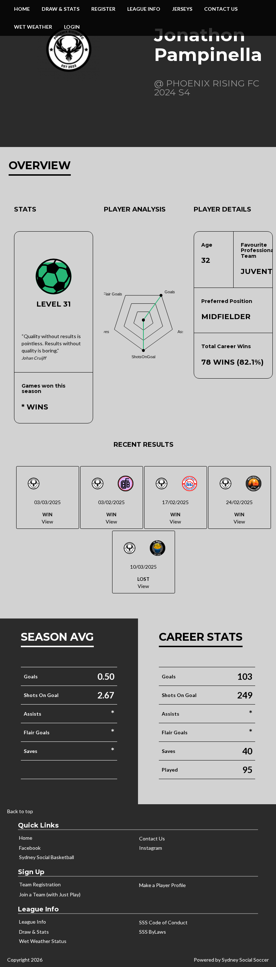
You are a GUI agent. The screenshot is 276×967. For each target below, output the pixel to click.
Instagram (150, 848)
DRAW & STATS (60, 9)
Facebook (30, 848)
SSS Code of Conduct (163, 922)
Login (72, 27)
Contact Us (221, 9)
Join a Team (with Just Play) (49, 894)
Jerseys (182, 9)
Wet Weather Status (42, 941)
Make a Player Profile (162, 885)
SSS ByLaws (152, 932)
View (47, 521)
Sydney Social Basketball (46, 857)
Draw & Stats (34, 932)
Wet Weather (33, 27)
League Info (143, 9)
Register (103, 9)
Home (22, 9)
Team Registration (40, 884)
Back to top (20, 811)
